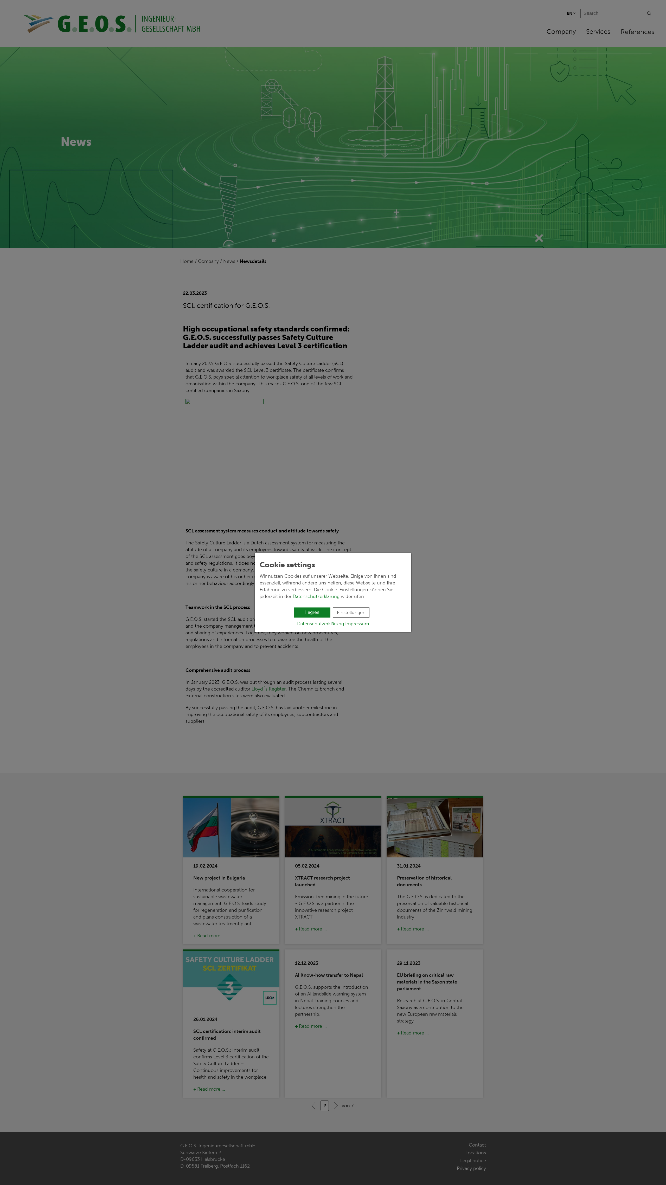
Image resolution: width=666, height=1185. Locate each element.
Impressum (357, 623)
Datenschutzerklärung (316, 596)
